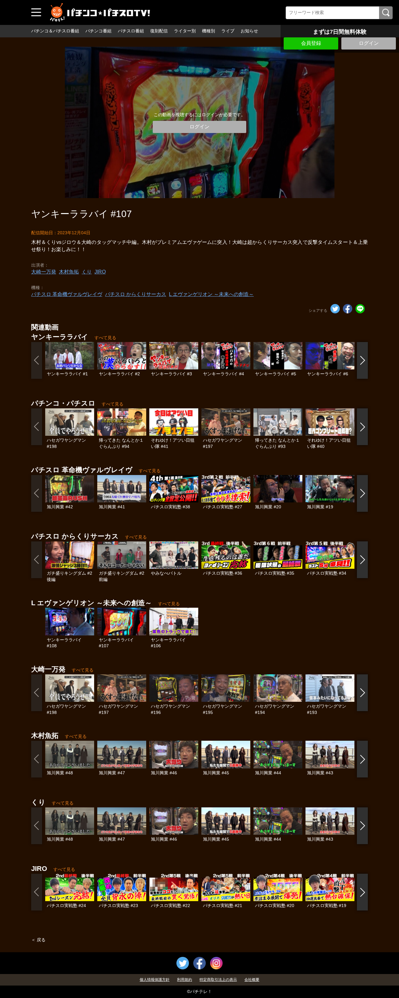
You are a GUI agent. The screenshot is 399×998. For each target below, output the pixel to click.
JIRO (100, 271)
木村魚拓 (69, 271)
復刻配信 (159, 30)
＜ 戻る (38, 939)
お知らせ (249, 30)
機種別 (208, 30)
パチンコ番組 (98, 30)
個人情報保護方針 (155, 979)
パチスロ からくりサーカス (135, 294)
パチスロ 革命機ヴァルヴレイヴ (66, 294)
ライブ (227, 30)
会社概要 (251, 979)
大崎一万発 (43, 271)
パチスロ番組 (131, 30)
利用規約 (184, 979)
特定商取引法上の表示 (218, 979)
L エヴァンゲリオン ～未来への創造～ (211, 294)
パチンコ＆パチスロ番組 (55, 30)
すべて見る (105, 337)
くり (87, 271)
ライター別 (185, 30)
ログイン (369, 43)
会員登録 (311, 43)
